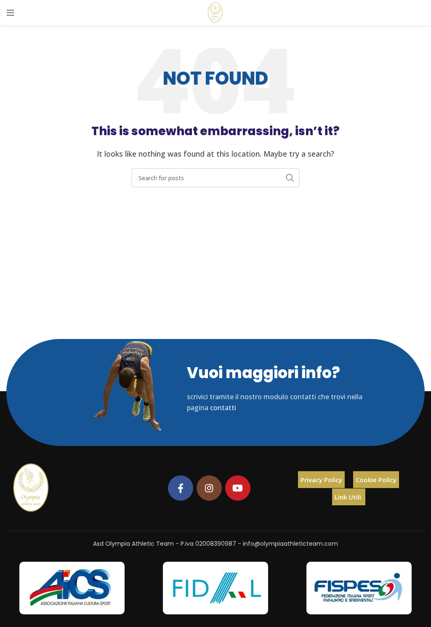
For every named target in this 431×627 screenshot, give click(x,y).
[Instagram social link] (209, 488)
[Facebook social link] (180, 488)
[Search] (290, 177)
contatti (223, 407)
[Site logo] (215, 11)
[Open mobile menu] (10, 12)
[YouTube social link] (237, 488)
